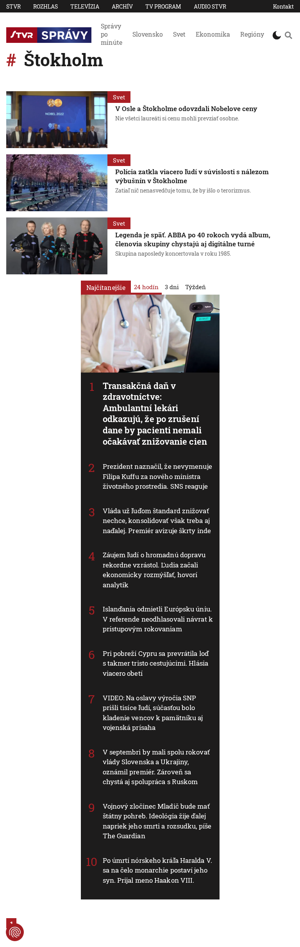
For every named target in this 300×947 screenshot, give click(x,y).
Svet (179, 34)
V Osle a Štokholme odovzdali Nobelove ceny (186, 108)
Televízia (84, 6)
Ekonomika (213, 34)
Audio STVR (210, 6)
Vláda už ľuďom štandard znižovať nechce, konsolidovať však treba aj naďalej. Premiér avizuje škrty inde (157, 520)
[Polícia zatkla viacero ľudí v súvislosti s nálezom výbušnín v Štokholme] (56, 182)
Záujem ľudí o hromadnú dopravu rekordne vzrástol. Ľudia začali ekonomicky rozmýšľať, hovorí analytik (154, 569)
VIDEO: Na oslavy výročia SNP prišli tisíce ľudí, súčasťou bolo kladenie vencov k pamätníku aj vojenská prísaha (153, 712)
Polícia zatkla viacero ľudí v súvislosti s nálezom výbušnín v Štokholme (192, 176)
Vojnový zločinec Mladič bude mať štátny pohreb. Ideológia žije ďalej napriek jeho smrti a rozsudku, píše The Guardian (157, 821)
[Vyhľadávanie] (288, 35)
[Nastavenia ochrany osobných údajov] (15, 932)
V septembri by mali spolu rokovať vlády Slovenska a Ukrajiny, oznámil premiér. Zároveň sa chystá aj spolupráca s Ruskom (156, 766)
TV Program (163, 6)
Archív (122, 6)
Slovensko (147, 34)
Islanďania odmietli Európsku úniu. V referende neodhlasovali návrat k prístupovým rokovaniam (158, 618)
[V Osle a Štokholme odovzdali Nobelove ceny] (56, 119)
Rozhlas (45, 6)
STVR (13, 6)
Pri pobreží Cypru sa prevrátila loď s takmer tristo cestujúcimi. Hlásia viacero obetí (156, 663)
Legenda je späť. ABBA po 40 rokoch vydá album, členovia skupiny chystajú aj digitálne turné (192, 239)
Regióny (252, 34)
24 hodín (146, 287)
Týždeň (195, 287)
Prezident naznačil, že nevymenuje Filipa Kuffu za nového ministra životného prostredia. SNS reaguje (157, 476)
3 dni (172, 287)
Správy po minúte (111, 34)
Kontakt (283, 6)
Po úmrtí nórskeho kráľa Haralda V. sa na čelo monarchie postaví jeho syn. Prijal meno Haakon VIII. (157, 870)
